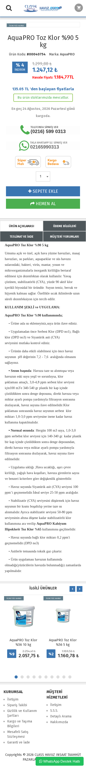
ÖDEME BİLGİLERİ (64, 226)
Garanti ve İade (18, 742)
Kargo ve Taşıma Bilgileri (19, 723)
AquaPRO (67, 54)
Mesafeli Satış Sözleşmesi (17, 734)
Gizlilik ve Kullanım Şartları (22, 713)
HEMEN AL (45, 203)
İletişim (12, 699)
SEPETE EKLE (45, 191)
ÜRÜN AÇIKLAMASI (21, 226)
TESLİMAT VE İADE (21, 236)
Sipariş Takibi (17, 705)
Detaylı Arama (60, 716)
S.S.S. (54, 711)
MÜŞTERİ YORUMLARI (64, 236)
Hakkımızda (59, 722)
